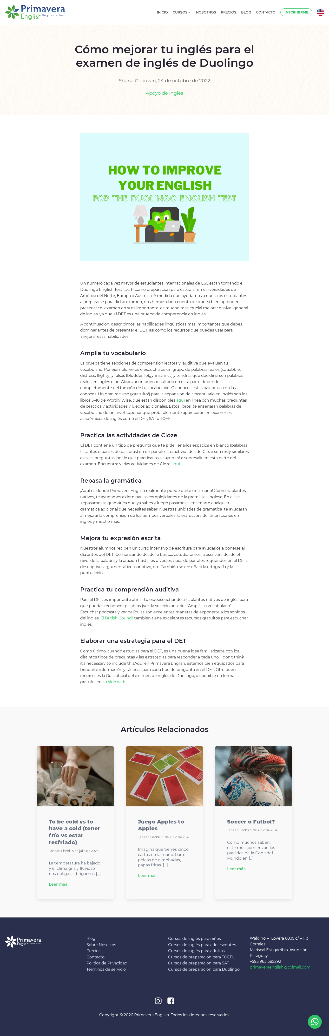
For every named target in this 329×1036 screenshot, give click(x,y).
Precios (93, 951)
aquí (180, 400)
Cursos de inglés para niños (194, 938)
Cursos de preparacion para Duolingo (204, 969)
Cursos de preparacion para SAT (198, 963)
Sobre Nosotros (101, 945)
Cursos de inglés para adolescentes (202, 945)
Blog (90, 938)
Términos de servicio (106, 969)
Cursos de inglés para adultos (196, 951)
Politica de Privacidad (106, 963)
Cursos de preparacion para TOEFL (201, 957)
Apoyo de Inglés (164, 93)
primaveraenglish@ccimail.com (280, 967)
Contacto (95, 957)
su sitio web (114, 682)
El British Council (116, 618)
